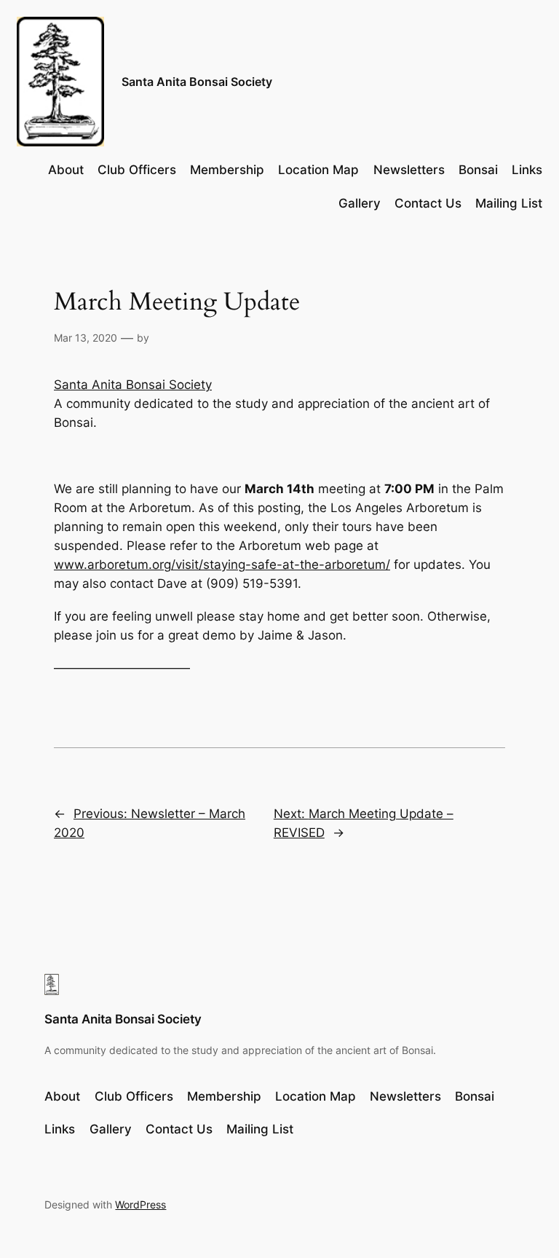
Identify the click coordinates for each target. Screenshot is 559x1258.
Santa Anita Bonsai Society (197, 81)
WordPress (140, 1204)
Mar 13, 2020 (85, 337)
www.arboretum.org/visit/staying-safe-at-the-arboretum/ (222, 564)
